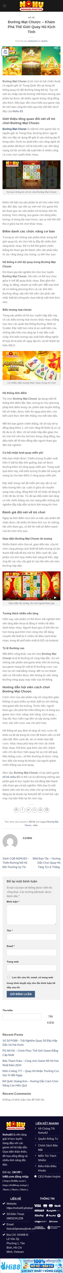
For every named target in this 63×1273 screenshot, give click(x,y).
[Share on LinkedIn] (46, 810)
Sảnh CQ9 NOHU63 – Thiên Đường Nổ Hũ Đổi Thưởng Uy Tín (16, 863)
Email (10, 946)
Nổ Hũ (31, 18)
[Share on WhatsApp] (16, 810)
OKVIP (16, 1172)
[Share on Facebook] (22, 810)
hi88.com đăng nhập (16, 1176)
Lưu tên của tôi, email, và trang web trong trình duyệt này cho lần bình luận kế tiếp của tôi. (31, 982)
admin (44, 41)
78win (6, 1189)
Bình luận (13, 901)
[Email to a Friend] (34, 810)
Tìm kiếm (8, 1010)
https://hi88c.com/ (14, 1181)
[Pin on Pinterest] (40, 810)
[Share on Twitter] (28, 810)
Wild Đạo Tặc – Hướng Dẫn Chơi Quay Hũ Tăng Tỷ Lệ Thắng (46, 863)
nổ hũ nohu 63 (11, 777)
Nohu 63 (18, 111)
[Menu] (5, 6)
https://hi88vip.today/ (15, 1185)
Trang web (13, 961)
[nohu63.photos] (31, 6)
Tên (10, 930)
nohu (35, 825)
